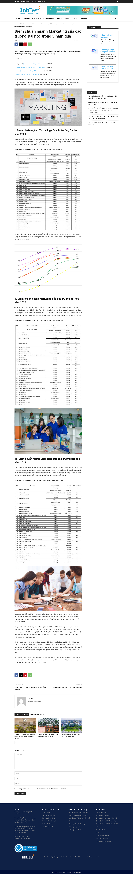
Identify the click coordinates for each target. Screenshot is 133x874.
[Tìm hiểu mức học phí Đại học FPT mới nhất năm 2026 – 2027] (48, 725)
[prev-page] (16, 742)
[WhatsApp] (30, 44)
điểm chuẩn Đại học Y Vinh (32, 64)
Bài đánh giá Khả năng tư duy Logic (107, 67)
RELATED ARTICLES (22, 714)
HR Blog (89, 857)
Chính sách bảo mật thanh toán (106, 821)
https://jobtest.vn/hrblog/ (34, 701)
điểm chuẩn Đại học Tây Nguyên (31, 71)
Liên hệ (97, 857)
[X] (21, 44)
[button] (116, 18)
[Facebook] (115, 1)
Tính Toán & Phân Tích (49, 815)
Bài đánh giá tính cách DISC (106, 36)
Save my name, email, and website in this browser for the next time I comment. (42, 789)
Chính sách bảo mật (102, 815)
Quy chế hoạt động (102, 835)
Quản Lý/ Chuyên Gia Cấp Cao (78, 824)
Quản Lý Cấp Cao (74, 827)
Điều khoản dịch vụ (102, 812)
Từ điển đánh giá (66, 857)
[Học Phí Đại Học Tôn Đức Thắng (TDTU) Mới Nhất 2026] (71, 725)
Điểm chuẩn (35, 24)
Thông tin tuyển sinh (25, 24)
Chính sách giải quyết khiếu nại (106, 818)
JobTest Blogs (100, 830)
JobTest (18, 40)
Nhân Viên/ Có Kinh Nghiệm (77, 815)
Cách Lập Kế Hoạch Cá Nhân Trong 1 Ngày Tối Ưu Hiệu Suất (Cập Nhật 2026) (103, 117)
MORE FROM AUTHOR (37, 714)
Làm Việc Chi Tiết (47, 827)
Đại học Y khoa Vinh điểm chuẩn (28, 74)
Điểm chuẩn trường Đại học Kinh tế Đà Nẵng (32, 67)
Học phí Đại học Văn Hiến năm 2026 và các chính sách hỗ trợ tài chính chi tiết (25, 736)
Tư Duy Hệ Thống (47, 824)
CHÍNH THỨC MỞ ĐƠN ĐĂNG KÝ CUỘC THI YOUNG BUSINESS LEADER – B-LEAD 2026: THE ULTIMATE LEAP (103, 110)
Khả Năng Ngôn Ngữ (48, 818)
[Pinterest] (25, 44)
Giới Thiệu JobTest (102, 838)
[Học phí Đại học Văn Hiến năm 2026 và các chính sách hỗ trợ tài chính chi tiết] (25, 725)
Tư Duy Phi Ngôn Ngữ (49, 821)
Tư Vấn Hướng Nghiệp (51, 857)
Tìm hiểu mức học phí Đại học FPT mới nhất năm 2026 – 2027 (103, 103)
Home (16, 24)
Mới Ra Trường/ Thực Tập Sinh (78, 812)
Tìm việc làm (79, 857)
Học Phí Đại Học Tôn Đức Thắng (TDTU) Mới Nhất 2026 (101, 123)
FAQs (97, 832)
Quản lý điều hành (75, 830)
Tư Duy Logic (46, 812)
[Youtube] (117, 1)
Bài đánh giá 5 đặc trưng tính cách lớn (107, 51)
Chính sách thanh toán (103, 841)
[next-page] (19, 742)
